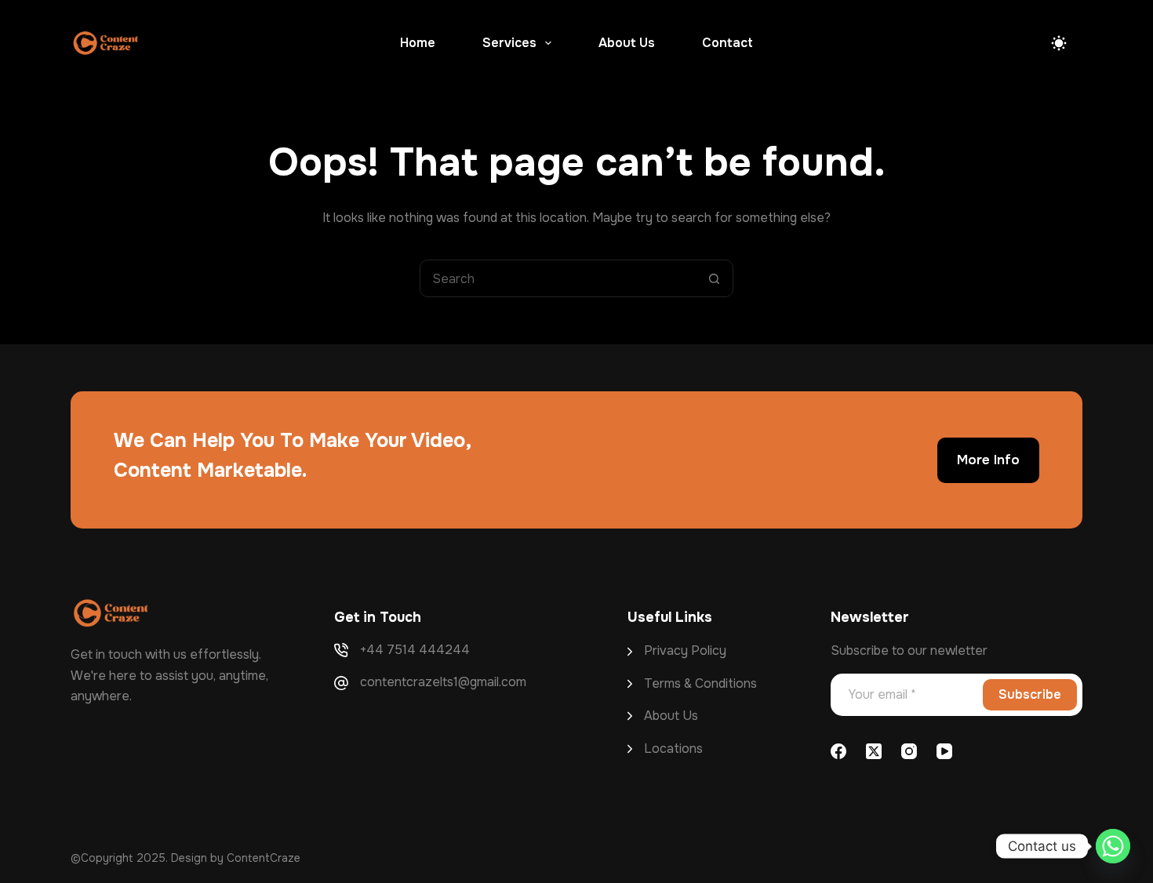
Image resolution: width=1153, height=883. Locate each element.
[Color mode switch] (1059, 43)
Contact (727, 43)
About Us (626, 43)
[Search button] (714, 278)
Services (509, 43)
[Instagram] (909, 751)
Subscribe (1029, 694)
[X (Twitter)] (874, 751)
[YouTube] (944, 751)
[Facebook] (838, 751)
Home (417, 43)
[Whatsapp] (1113, 846)
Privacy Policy (685, 650)
